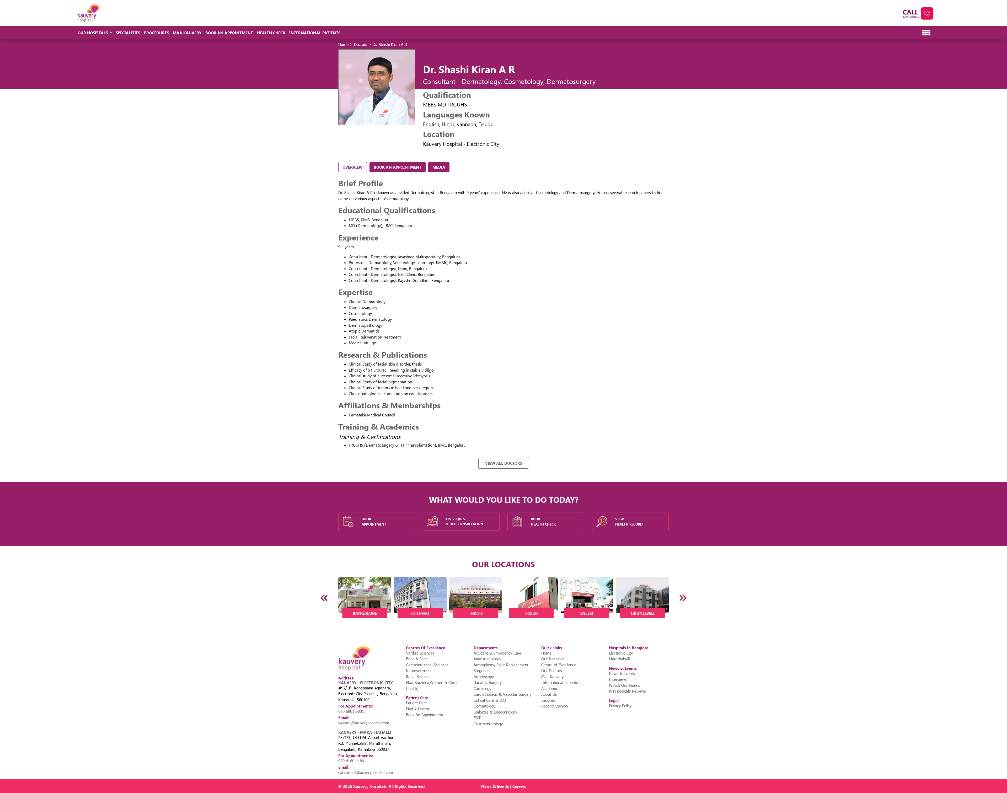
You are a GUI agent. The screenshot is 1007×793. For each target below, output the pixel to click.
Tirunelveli (642, 613)
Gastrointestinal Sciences (427, 664)
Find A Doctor (417, 708)
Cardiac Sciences (420, 653)
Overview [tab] (352, 167)
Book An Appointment (229, 32)
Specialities (128, 32)
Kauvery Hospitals (370, 786)
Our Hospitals (552, 658)
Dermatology (484, 706)
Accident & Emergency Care (497, 653)
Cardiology (482, 688)
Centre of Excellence (558, 664)
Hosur (531, 613)
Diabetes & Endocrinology (495, 712)
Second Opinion (554, 706)
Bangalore (365, 613)
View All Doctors (503, 463)
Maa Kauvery (187, 32)
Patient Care (416, 702)
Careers (519, 786)
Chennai (420, 613)
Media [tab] (438, 167)
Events (503, 786)
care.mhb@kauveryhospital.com (365, 772)
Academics (550, 688)
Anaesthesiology (487, 658)
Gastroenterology (488, 723)
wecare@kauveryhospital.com (363, 722)
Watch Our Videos (624, 685)
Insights (548, 700)
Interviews (618, 679)
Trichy (476, 613)
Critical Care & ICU (490, 700)
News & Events (622, 673)
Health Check (271, 32)
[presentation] (325, 597)
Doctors (360, 44)
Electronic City (621, 653)
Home (343, 44)
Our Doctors (551, 670)
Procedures (156, 32)
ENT (477, 717)
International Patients (314, 32)
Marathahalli (619, 658)
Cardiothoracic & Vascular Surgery (503, 694)
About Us (549, 694)
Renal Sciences (418, 676)
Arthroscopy (484, 676)
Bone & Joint (417, 658)
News (486, 786)
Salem (586, 613)
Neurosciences (418, 670)
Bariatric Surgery (488, 682)
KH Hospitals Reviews (627, 691)
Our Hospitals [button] (93, 32)
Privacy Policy (620, 705)
